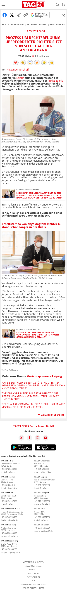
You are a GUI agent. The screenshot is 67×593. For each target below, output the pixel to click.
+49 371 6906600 (41, 469)
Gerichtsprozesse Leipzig (44, 376)
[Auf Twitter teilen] (12, 15)
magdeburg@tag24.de (10, 552)
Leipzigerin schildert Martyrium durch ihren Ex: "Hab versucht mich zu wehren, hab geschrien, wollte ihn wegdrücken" (39, 195)
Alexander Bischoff (18, 69)
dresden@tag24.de (9, 488)
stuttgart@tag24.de (42, 504)
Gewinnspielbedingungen (33, 584)
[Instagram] (37, 438)
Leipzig (43, 24)
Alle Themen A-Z (33, 566)
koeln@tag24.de (41, 520)
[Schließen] (63, 15)
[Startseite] (33, 5)
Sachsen (32, 24)
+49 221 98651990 (42, 517)
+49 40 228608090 (9, 533)
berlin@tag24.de (8, 472)
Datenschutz (33, 577)
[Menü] (3, 4)
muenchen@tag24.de (43, 531)
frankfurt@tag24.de (9, 520)
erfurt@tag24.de (8, 504)
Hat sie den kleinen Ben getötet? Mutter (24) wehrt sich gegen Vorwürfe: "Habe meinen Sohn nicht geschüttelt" (33, 385)
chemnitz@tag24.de (42, 472)
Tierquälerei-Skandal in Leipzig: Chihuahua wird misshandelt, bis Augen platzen (33, 405)
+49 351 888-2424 (9, 485)
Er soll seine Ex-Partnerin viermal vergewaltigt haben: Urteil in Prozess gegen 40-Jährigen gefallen (37, 334)
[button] (63, 5)
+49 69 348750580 (9, 517)
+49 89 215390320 (42, 528)
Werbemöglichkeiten (33, 562)
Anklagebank (55, 80)
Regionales (18, 24)
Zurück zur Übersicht (52, 414)
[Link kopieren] (26, 15)
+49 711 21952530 (42, 501)
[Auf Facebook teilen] (5, 15)
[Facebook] (29, 438)
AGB (34, 581)
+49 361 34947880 (9, 501)
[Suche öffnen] (57, 5)
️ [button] (15, 62)
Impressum (33, 573)
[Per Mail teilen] (19, 15)
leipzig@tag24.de (41, 488)
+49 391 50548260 (9, 549)
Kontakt (33, 570)
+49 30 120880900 (9, 469)
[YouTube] (45, 438)
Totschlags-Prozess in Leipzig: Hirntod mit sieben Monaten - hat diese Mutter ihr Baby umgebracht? (30, 396)
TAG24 (5, 24)
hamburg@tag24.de (9, 536)
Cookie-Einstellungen (33, 588)
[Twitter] (21, 438)
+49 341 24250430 (42, 485)
